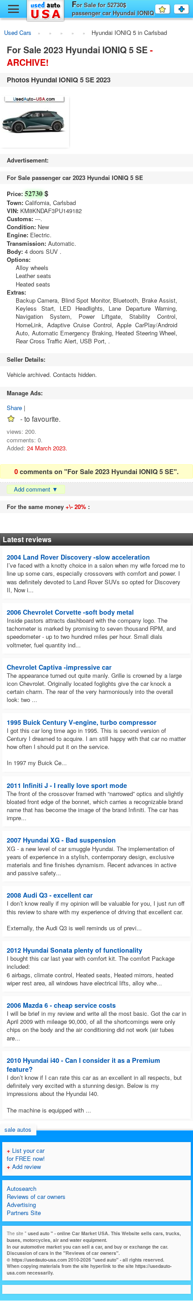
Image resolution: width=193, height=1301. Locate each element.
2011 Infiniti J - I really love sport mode (67, 785)
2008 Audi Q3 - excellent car (50, 894)
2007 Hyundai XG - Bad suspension (61, 839)
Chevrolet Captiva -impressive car (59, 667)
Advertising (21, 1204)
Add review (24, 1166)
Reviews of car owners (36, 1196)
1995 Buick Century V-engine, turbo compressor (82, 722)
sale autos (17, 1129)
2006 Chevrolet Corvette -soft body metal (70, 612)
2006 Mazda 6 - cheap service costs (61, 1005)
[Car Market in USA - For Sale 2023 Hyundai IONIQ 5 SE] (35, 122)
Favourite (169, 8)
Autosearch (21, 1188)
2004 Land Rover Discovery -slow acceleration (78, 556)
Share (14, 407)
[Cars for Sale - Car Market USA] (45, 20)
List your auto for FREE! (188, 8)
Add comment (36, 489)
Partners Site (24, 1212)
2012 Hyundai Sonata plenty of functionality (74, 950)
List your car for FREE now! (26, 1154)
